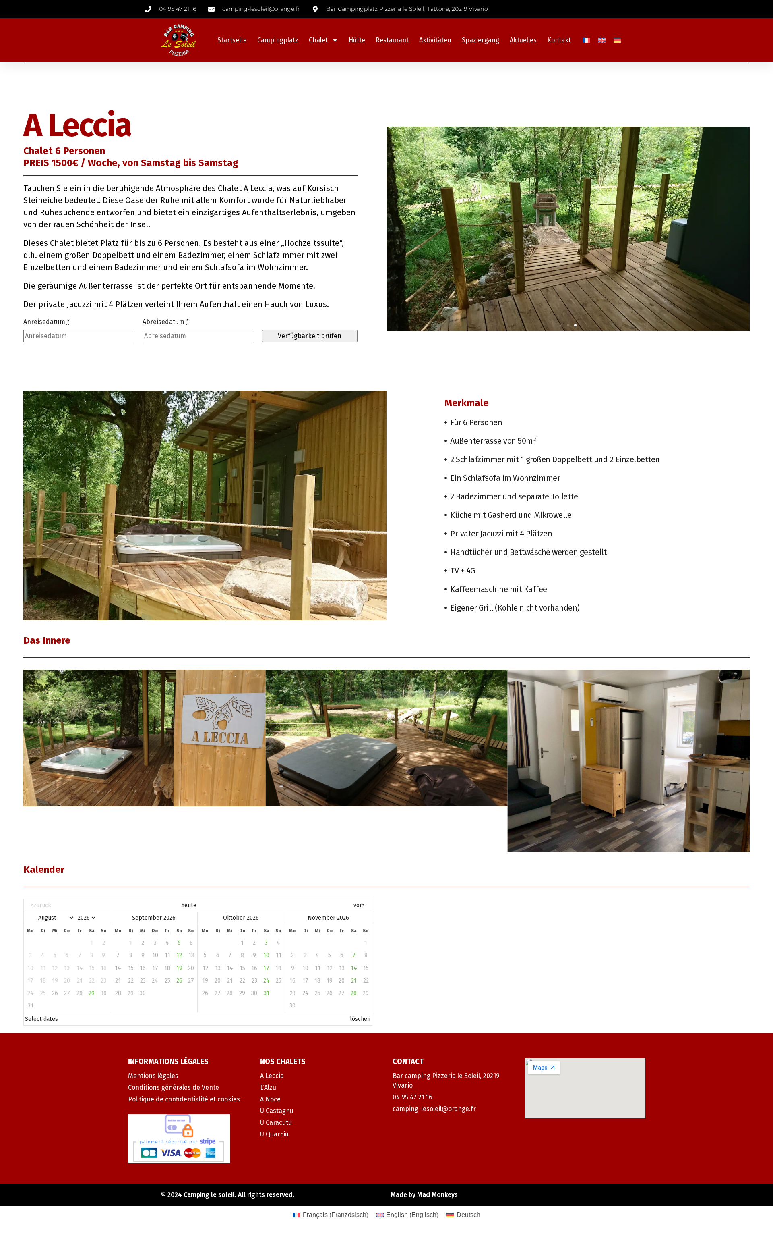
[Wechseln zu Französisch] (586, 40)
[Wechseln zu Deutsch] (617, 40)
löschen (360, 1019)
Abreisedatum (166, 322)
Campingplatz (277, 40)
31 (266, 993)
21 (354, 980)
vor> (359, 905)
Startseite (232, 40)
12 (179, 955)
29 (92, 993)
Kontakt (559, 40)
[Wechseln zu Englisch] (602, 40)
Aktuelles (523, 40)
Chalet (318, 40)
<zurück (41, 905)
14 (354, 968)
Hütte (357, 40)
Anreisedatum (46, 322)
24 (266, 980)
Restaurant (392, 40)
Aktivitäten (435, 40)
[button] (561, 325)
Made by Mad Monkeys (424, 1195)
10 (266, 955)
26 (179, 980)
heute (188, 905)
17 (266, 968)
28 (354, 993)
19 (179, 968)
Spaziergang (480, 40)
